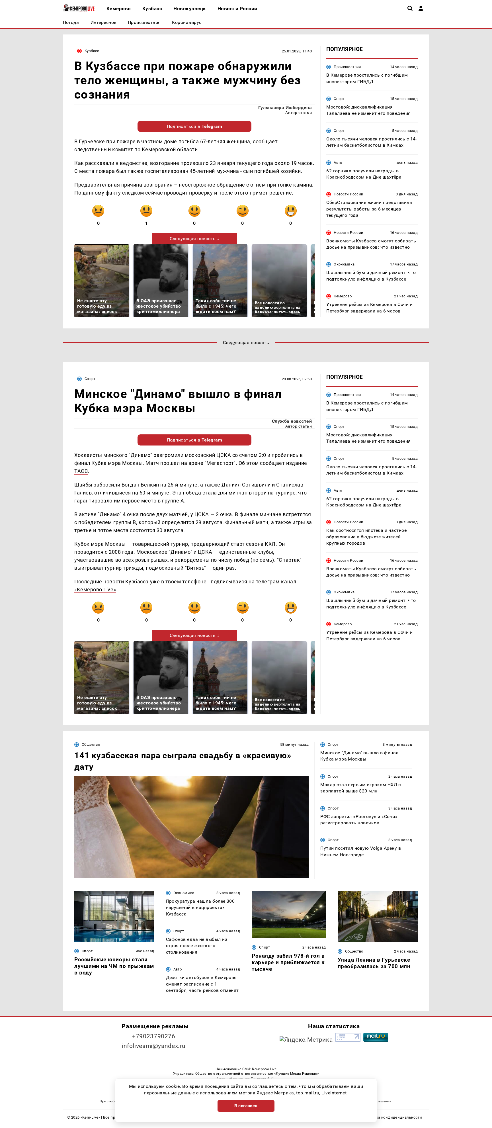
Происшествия (347, 67)
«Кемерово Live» (95, 589)
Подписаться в (194, 126)
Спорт (339, 99)
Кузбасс (92, 51)
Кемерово (343, 296)
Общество (91, 744)
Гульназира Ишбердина (285, 107)
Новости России (348, 194)
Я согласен (246, 1105)
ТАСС (81, 471)
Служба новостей (292, 421)
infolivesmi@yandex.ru (154, 1046)
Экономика (344, 264)
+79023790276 (153, 1036)
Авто (338, 162)
